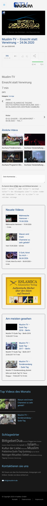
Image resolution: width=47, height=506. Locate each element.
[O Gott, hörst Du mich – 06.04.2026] (11, 255)
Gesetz (4, 445)
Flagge (30, 441)
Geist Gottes (37, 441)
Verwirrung (17, 458)
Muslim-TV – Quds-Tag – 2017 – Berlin (24, 346)
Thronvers (11, 458)
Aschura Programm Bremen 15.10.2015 (18, 165)
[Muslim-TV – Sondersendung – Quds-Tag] (11, 364)
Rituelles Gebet (20, 454)
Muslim (33, 448)
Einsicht (25, 441)
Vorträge (11, 96)
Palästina (7, 451)
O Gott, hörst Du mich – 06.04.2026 (24, 255)
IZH (38, 445)
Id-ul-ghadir (20, 445)
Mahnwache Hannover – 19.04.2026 (24, 218)
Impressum (39, 499)
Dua (19, 441)
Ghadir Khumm (11, 445)
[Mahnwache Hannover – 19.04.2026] (11, 218)
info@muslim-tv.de (11, 480)
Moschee (24, 448)
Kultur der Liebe (11, 448)
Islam (31, 444)
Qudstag (26, 451)
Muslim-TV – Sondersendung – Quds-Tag (25, 364)
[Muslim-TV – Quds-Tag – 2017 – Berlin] (11, 345)
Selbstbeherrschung (35, 455)
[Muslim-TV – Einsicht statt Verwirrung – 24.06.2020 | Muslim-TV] (23, 4)
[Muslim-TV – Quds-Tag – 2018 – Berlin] (11, 327)
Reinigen (7, 454)
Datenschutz (26, 499)
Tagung (4, 458)
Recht (37, 452)
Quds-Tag (17, 451)
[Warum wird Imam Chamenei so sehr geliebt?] (11, 237)
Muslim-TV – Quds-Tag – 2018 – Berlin (24, 327)
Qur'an (33, 452)
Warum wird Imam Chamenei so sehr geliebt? (25, 403)
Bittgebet (9, 441)
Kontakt (15, 499)
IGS (26, 445)
